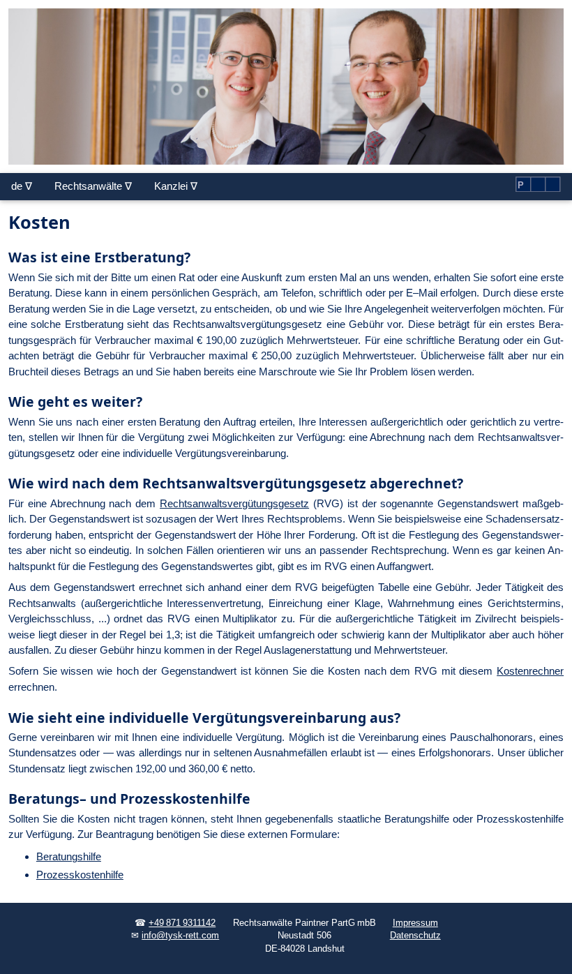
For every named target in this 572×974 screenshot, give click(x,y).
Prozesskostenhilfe (79, 875)
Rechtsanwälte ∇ (93, 186)
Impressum (415, 923)
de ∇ (21, 186)
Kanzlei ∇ (175, 186)
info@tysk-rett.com (180, 936)
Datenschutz (415, 936)
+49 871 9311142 (182, 923)
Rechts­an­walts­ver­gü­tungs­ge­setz (234, 503)
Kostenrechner (530, 671)
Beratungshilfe (68, 856)
